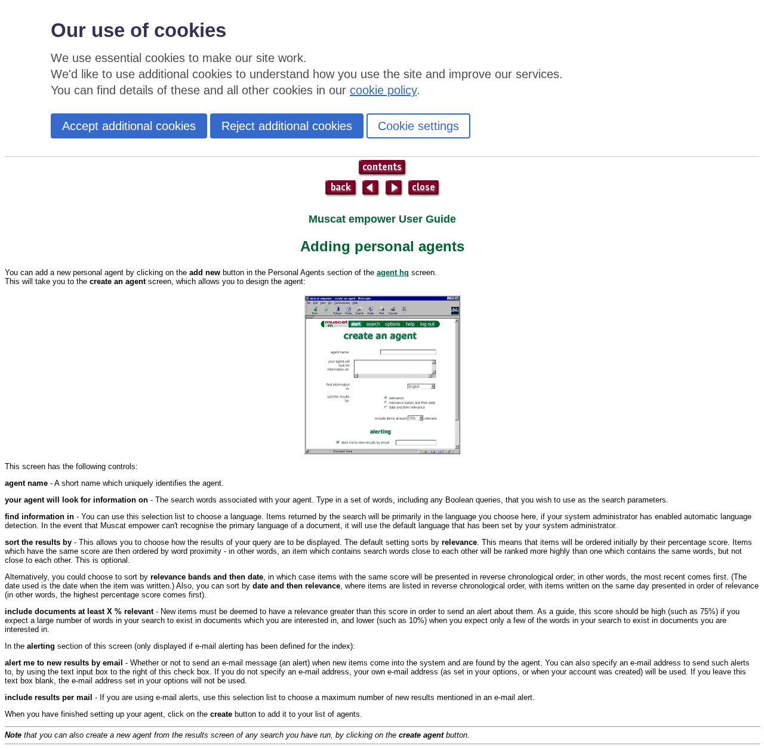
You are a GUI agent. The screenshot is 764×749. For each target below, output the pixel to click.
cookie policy (383, 90)
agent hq (393, 272)
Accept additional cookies (129, 125)
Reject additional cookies (286, 125)
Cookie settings (418, 125)
